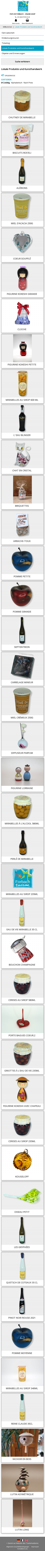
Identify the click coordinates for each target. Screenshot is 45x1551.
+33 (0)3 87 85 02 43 (23, 17)
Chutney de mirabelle (22, 117)
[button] (27, 21)
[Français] (22, 1541)
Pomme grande (22, 611)
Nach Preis (28, 82)
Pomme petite (22, 576)
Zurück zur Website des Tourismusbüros (23, 1543)
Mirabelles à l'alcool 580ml (22, 823)
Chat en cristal (22, 470)
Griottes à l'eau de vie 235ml (21, 1070)
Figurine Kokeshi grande (22, 293)
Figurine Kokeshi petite (22, 364)
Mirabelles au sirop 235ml (22, 894)
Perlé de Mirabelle (21, 858)
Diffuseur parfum (22, 752)
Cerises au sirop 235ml (22, 1141)
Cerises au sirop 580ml (22, 1000)
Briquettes (22, 505)
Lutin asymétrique (22, 1494)
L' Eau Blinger (22, 435)
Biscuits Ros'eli (22, 152)
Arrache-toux (22, 541)
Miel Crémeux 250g (22, 717)
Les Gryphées (22, 1247)
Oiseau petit (22, 1211)
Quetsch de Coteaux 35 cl (22, 1282)
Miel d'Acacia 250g (22, 223)
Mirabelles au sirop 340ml (22, 1388)
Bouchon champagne (22, 964)
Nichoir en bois (22, 1459)
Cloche (22, 329)
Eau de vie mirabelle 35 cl (22, 929)
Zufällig (6, 82)
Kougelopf (22, 1176)
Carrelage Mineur (22, 682)
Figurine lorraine (22, 788)
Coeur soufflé (22, 258)
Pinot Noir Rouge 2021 (22, 1317)
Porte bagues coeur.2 (22, 1035)
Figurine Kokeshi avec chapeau (22, 1106)
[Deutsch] (18, 1541)
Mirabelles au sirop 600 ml (22, 399)
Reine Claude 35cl (22, 1423)
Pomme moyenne (22, 1353)
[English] (26, 1541)
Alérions (21, 188)
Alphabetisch (16, 82)
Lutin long (22, 1529)
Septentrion (22, 647)
